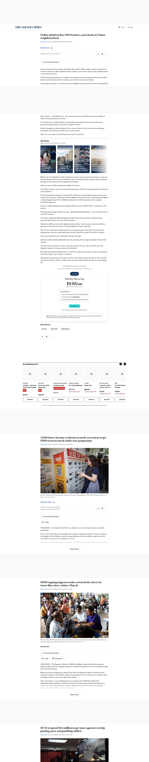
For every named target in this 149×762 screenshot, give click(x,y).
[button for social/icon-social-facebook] (102, 54)
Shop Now (30, 399)
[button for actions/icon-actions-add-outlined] (52, 48)
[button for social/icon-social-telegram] (98, 54)
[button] (121, 27)
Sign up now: (44, 42)
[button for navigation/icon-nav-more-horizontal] (107, 54)
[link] (28, 27)
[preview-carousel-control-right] (105, 159)
